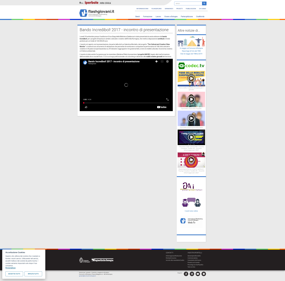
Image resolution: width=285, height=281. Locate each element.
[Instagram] (192, 274)
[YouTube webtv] (198, 274)
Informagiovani (142, 8)
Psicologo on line (193, 265)
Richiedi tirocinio (171, 258)
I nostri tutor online (191, 211)
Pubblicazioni (191, 8)
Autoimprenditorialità (194, 256)
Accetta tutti (14, 274)
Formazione (147, 16)
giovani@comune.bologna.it (87, 276)
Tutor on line (191, 267)
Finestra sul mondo (194, 262)
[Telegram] (204, 274)
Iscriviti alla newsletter (173, 260)
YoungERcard (156, 8)
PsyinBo (200, 265)
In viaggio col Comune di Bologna (191, 48)
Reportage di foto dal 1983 (191, 51)
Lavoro (158, 16)
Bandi (137, 16)
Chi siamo (202, 8)
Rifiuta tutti (33, 274)
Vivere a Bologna (170, 16)
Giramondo (169, 8)
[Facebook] (186, 274)
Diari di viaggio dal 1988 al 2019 (191, 54)
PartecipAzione (187, 16)
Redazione (178, 256)
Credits (182, 260)
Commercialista (192, 258)
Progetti (179, 8)
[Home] (97, 13)
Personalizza (10, 268)
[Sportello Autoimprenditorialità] (191, 118)
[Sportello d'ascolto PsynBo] (191, 99)
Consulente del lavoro (194, 260)
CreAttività (200, 16)
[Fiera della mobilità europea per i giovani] (191, 78)
